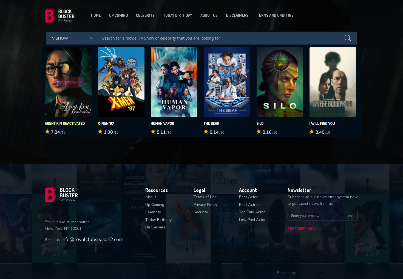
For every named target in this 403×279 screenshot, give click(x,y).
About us (209, 15)
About (150, 197)
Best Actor (248, 197)
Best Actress (250, 204)
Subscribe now (302, 228)
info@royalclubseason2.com (92, 239)
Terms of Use (205, 197)
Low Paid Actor (252, 219)
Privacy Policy (205, 204)
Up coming (118, 15)
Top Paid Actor (252, 212)
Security (201, 212)
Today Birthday (177, 15)
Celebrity (145, 15)
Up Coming (154, 204)
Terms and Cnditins (275, 15)
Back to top (287, 272)
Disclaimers (237, 15)
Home (96, 15)
